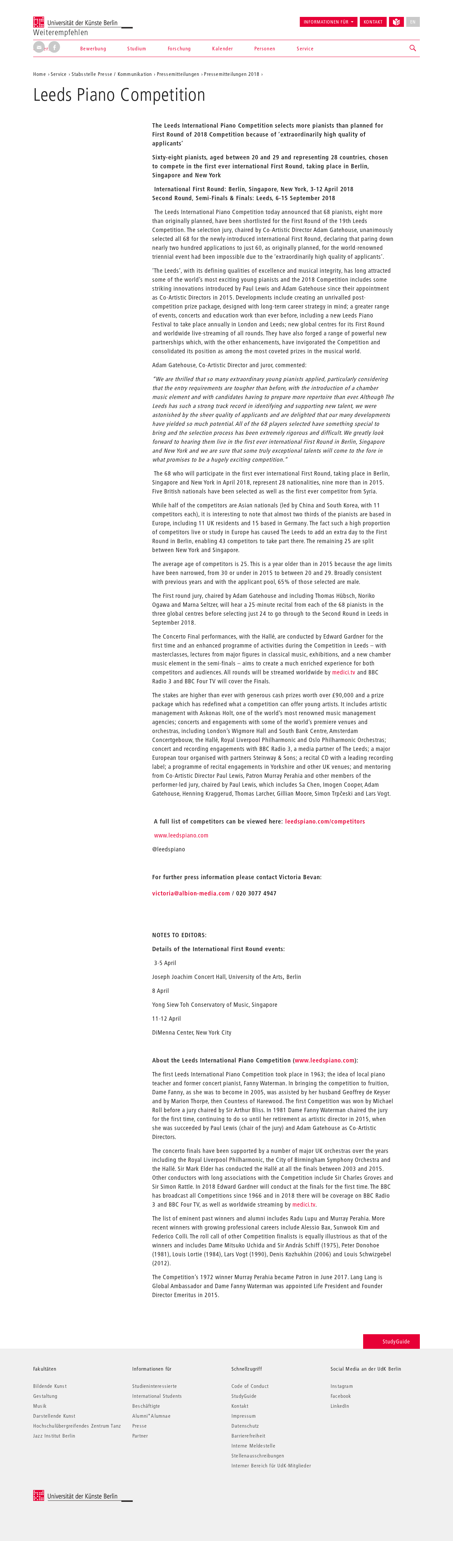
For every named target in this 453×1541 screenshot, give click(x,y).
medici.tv (344, 672)
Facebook (341, 1396)
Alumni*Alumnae (151, 1415)
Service (305, 48)
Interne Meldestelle (253, 1445)
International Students (157, 1396)
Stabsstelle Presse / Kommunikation (112, 74)
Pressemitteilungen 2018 (231, 74)
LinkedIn (340, 1405)
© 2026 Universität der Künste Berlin (67, 1493)
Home (39, 74)
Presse (139, 1425)
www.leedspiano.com (181, 835)
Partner (140, 1435)
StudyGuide (396, 1341)
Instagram (342, 1386)
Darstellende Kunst (54, 1415)
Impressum (243, 1415)
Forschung (179, 48)
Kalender (222, 48)
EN (413, 22)
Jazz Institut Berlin (54, 1435)
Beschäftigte (146, 1405)
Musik (40, 1405)
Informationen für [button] (326, 22)
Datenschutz (245, 1425)
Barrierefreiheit (248, 1435)
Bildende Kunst (50, 1386)
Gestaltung (45, 1396)
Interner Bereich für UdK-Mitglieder (271, 1465)
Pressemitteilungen (178, 74)
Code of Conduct (250, 1386)
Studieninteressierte (154, 1386)
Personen (265, 48)
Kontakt (373, 22)
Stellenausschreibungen (257, 1455)
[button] (413, 48)
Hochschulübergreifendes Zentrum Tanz (77, 1425)
